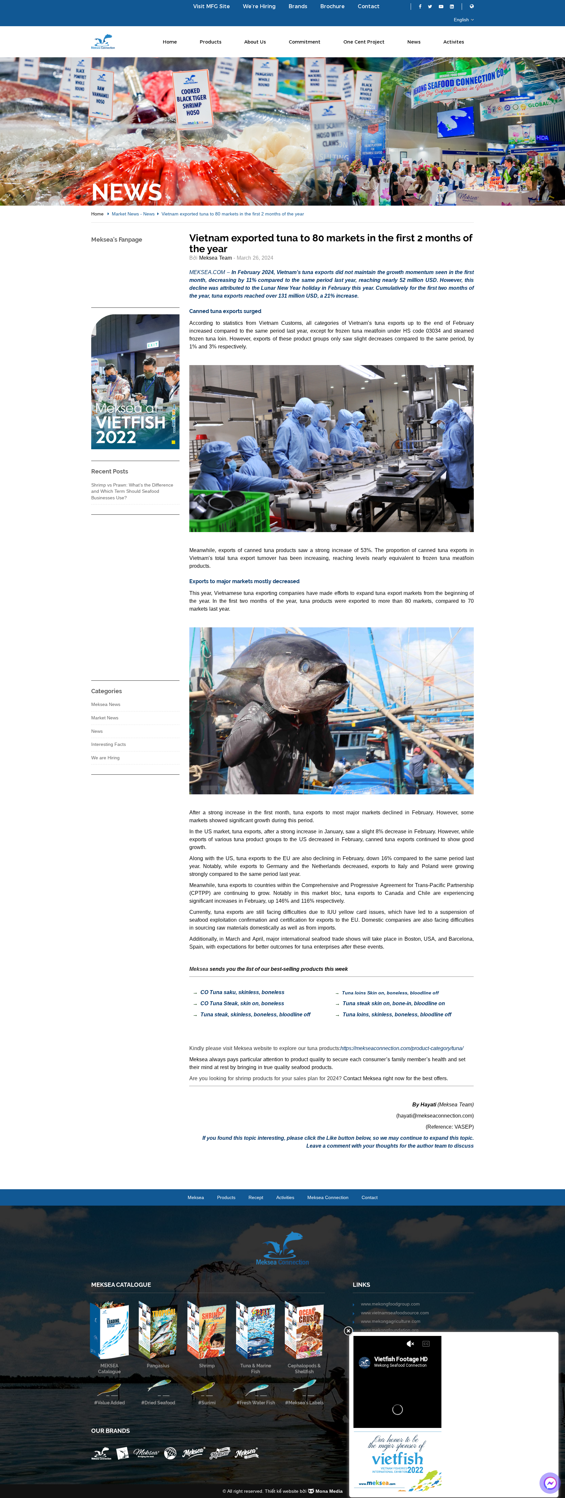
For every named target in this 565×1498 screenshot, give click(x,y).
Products (210, 42)
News (413, 42)
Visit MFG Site (211, 6)
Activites (453, 42)
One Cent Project (364, 42)
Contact (369, 6)
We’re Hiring (259, 6)
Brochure (332, 6)
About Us (255, 42)
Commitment (304, 42)
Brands (298, 6)
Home (170, 42)
